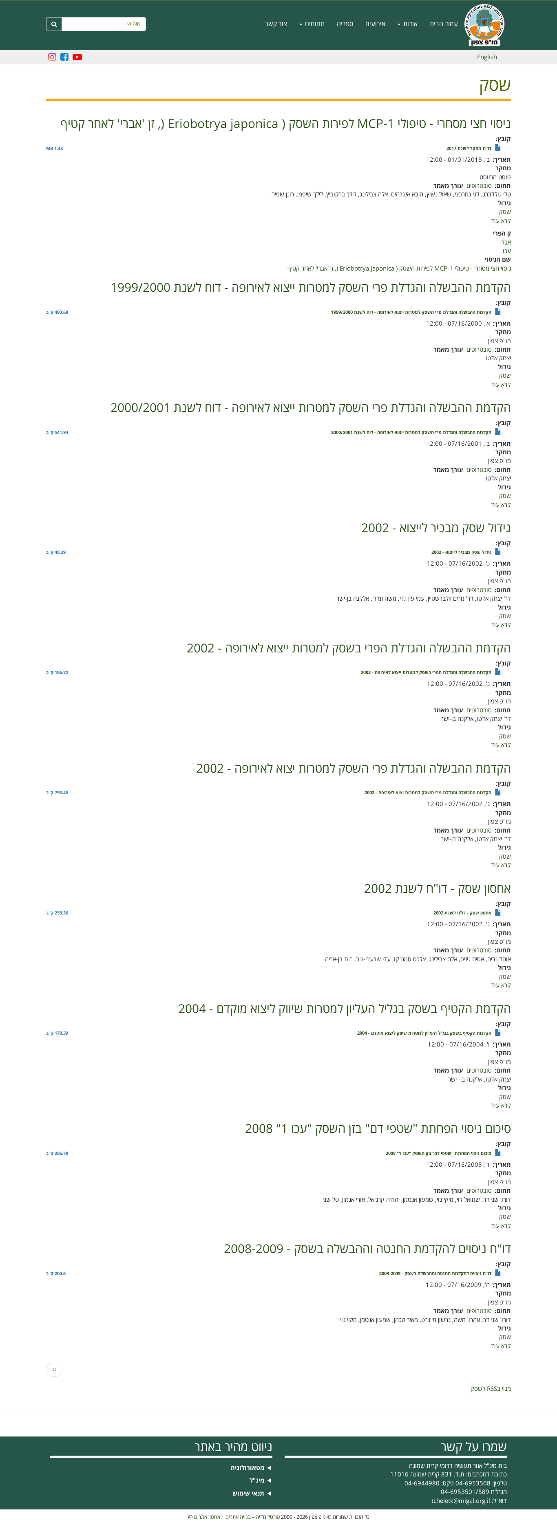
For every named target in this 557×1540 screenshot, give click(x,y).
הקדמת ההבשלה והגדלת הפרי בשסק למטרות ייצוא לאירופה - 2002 (426, 673)
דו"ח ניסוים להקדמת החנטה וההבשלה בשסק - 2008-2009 (435, 1274)
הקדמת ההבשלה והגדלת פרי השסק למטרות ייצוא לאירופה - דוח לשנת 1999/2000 (411, 312)
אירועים (375, 24)
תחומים (314, 24)
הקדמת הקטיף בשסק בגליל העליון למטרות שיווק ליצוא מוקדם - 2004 (424, 1033)
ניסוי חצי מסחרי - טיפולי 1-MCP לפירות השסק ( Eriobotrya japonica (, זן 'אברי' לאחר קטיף (399, 268)
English (487, 57)
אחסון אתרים (207, 1517)
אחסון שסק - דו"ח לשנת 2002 (462, 913)
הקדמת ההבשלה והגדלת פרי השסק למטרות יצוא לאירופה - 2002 (428, 793)
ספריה (345, 24)
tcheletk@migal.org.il (460, 1501)
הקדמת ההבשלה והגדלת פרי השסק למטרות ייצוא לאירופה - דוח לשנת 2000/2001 (411, 433)
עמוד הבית (444, 24)
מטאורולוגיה (247, 1468)
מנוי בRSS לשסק (491, 1388)
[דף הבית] (487, 25)
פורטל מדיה (268, 1517)
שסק (505, 212)
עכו (507, 251)
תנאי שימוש (248, 1494)
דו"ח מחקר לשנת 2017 (468, 149)
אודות (410, 24)
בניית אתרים (238, 1517)
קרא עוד (501, 221)
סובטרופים (479, 185)
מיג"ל (257, 1481)
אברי (505, 242)
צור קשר (276, 24)
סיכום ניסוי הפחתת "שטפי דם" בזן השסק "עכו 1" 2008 (438, 1154)
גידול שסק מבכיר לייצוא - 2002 (461, 552)
